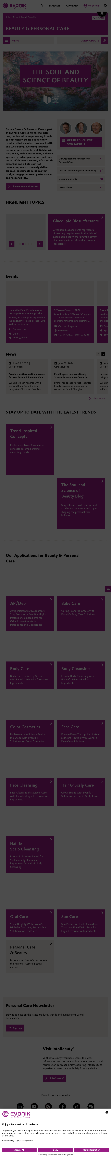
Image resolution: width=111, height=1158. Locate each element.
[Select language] (107, 1112)
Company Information (24, 1141)
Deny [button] (55, 1150)
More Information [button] (91, 1150)
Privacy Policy (8, 1141)
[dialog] (55, 1133)
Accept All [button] (19, 1150)
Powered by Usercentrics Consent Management (55, 1155)
